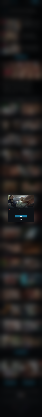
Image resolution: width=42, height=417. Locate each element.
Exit (21, 219)
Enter (21, 216)
